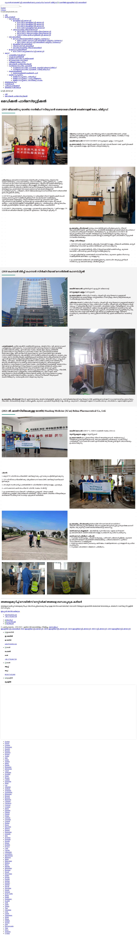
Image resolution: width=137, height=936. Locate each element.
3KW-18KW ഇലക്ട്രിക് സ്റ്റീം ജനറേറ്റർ (30, 24)
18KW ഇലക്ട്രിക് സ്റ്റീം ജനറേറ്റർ (55, 629)
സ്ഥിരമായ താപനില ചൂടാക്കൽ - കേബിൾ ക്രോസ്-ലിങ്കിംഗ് (34, 67)
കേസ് (7, 53)
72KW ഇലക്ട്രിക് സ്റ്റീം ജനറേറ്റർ (79, 629)
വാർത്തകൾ (9, 84)
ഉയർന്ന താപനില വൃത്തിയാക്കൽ (21, 58)
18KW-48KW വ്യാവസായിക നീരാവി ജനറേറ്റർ (34, 31)
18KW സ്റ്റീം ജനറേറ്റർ (99, 629)
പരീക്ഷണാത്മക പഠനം (17, 62)
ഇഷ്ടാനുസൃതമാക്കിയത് (18, 49)
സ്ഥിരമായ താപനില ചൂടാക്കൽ (20, 66)
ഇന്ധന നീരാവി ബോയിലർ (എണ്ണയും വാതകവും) (31, 38)
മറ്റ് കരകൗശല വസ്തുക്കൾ (18, 60)
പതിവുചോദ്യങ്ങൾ (12, 86)
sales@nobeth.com (11, 615)
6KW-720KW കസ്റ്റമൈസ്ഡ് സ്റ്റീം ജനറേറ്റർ (28, 51)
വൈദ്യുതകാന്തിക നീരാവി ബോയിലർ (27, 48)
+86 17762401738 (11, 616)
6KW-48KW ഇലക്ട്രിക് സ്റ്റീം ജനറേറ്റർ (30, 26)
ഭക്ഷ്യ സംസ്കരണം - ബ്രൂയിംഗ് (24, 76)
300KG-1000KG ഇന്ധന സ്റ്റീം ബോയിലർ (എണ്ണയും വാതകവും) (39, 40)
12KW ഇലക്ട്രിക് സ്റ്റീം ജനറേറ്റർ (118, 629)
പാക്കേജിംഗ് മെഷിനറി (17, 55)
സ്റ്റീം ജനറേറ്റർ (14, 19)
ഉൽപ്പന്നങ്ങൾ (10, 17)
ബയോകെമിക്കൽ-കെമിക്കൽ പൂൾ (25, 73)
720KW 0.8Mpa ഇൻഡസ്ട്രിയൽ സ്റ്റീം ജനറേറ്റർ (34, 35)
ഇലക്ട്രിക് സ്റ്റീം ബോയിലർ (22, 44)
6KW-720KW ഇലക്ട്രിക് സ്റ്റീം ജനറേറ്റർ (31, 28)
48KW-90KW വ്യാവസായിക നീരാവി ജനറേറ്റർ (34, 33)
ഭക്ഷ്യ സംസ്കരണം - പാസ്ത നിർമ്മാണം (27, 78)
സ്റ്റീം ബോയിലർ (14, 37)
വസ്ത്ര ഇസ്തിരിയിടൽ (16, 57)
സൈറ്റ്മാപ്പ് (53, 627)
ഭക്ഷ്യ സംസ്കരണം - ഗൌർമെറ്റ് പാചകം (28, 80)
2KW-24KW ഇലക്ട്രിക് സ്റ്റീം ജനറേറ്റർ (30, 22)
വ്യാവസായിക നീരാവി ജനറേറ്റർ (25, 29)
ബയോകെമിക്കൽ (15, 71)
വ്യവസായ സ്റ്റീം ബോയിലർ (23, 46)
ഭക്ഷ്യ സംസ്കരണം (16, 75)
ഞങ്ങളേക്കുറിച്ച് (10, 82)
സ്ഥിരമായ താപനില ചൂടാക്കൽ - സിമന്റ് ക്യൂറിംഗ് (31, 69)
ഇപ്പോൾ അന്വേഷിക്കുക (10, 611)
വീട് (6, 15)
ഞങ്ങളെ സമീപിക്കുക (13, 87)
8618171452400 (10, 674)
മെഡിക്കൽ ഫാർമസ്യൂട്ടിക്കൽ (20, 64)
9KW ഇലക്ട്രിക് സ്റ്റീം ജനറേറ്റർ (32, 629)
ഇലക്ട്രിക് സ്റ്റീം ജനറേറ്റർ (22, 20)
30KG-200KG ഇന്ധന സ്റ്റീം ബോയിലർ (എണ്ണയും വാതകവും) (39, 42)
